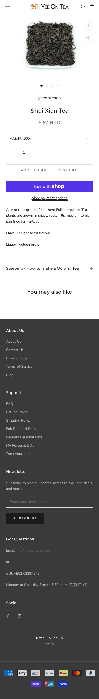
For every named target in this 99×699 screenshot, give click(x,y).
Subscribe (25, 518)
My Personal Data (20, 445)
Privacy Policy (17, 358)
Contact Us (15, 349)
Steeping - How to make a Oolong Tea (42, 268)
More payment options (50, 197)
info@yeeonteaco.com (33, 550)
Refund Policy (17, 412)
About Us (13, 341)
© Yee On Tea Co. (49, 638)
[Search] (83, 6)
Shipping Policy (18, 420)
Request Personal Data (24, 437)
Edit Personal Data (21, 428)
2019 (49, 644)
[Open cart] (92, 6)
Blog (9, 375)
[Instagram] (19, 616)
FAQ (9, 403)
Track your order (19, 453)
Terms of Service (19, 366)
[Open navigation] (7, 6)
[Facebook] (8, 616)
